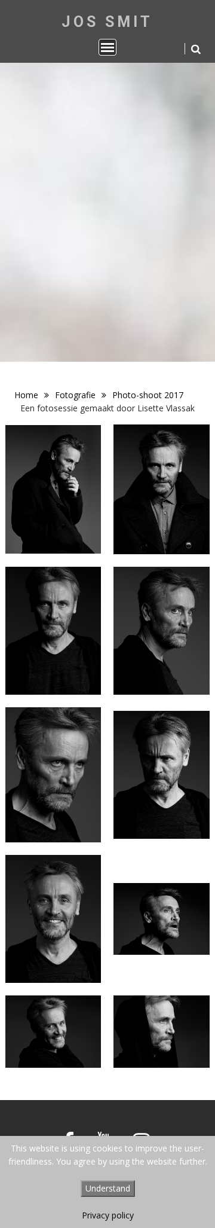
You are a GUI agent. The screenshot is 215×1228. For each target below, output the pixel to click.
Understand (107, 1188)
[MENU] (107, 47)
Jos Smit (107, 21)
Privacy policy (108, 1215)
